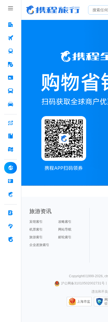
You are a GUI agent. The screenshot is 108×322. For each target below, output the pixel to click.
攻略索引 (64, 222)
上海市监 (83, 301)
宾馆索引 (36, 222)
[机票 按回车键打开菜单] (10, 38)
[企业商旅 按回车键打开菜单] (10, 213)
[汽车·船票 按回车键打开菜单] (10, 91)
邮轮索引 (64, 237)
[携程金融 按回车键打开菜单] (10, 194)
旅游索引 (36, 237)
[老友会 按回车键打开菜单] (10, 226)
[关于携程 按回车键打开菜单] (10, 239)
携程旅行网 (53, 10)
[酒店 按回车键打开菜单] (10, 24)
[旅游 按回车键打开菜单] (10, 64)
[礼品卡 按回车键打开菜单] (10, 181)
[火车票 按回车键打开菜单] (10, 51)
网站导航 (64, 229)
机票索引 (36, 229)
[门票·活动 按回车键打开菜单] (10, 77)
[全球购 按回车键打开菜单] (10, 168)
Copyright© (77, 276)
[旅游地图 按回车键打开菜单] (10, 149)
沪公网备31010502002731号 (83, 283)
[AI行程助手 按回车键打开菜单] (10, 123)
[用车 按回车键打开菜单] (10, 104)
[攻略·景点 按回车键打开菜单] (10, 136)
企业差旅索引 (39, 245)
